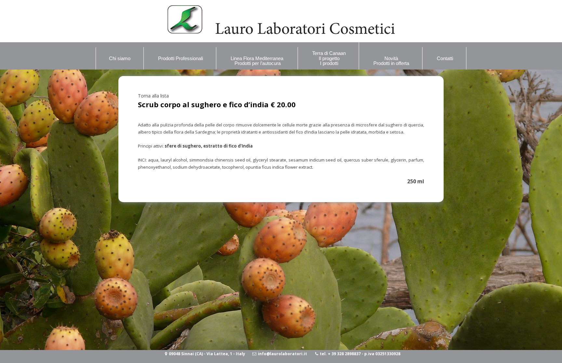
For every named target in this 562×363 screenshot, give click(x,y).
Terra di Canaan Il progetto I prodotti (329, 58)
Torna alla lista (153, 96)
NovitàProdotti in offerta (391, 61)
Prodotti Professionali (180, 58)
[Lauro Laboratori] (281, 32)
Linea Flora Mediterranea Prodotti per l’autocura (258, 61)
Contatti (445, 58)
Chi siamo (119, 58)
